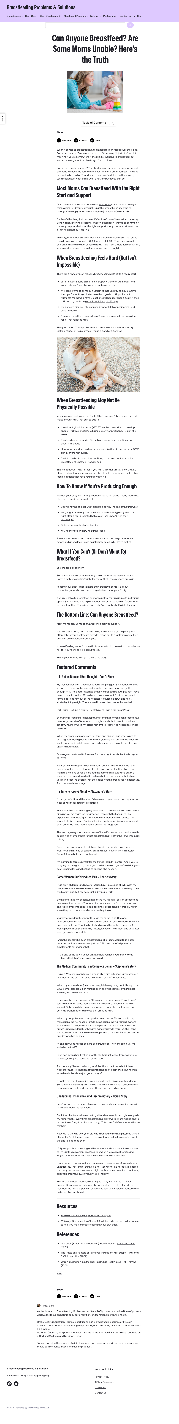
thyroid (114, 449)
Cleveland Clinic (126, 1243)
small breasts (106, 724)
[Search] (130, 25)
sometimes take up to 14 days (101, 301)
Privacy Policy (102, 1376)
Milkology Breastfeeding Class (77, 1221)
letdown (126, 316)
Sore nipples (63, 222)
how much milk (106, 542)
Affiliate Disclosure (104, 1382)
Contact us (100, 1392)
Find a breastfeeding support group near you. (86, 1215)
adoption (62, 1173)
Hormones (105, 204)
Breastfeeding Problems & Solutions (41, 7)
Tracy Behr (48, 1305)
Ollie (46, 1407)
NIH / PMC (130, 1261)
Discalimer (100, 1387)
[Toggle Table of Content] (110, 122)
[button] (2, 119)
